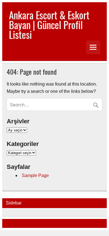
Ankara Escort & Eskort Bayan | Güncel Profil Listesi (49, 25)
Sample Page (35, 175)
